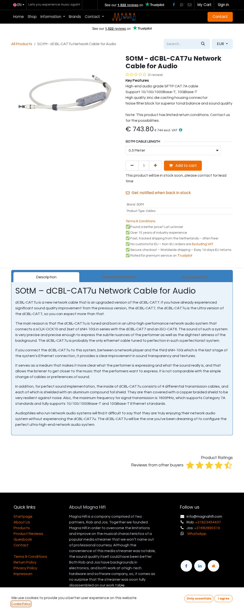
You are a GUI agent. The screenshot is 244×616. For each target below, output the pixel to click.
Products (22, 528)
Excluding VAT (202, 244)
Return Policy (25, 562)
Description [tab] (46, 277)
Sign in (223, 4)
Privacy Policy (25, 568)
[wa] (181, 4)
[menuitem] (18, 16)
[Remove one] (132, 166)
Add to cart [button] (185, 165)
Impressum (23, 574)
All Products (21, 44)
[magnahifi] (213, 566)
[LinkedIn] (200, 566)
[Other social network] (189, 4)
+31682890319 (207, 528)
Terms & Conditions (30, 556)
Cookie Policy (20, 604)
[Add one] (155, 166)
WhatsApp (196, 534)
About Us (22, 522)
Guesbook (23, 539)
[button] (180, 130)
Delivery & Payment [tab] (119, 277)
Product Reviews (28, 534)
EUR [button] (221, 44)
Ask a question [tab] (195, 277)
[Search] (203, 44)
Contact (220, 16)
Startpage (23, 516)
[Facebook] (173, 4)
